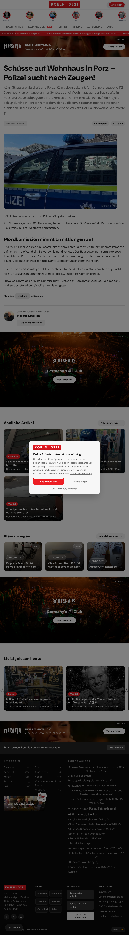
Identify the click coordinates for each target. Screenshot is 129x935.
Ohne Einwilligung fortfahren (64, 488)
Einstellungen (80, 481)
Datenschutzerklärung (81, 473)
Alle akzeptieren (48, 481)
